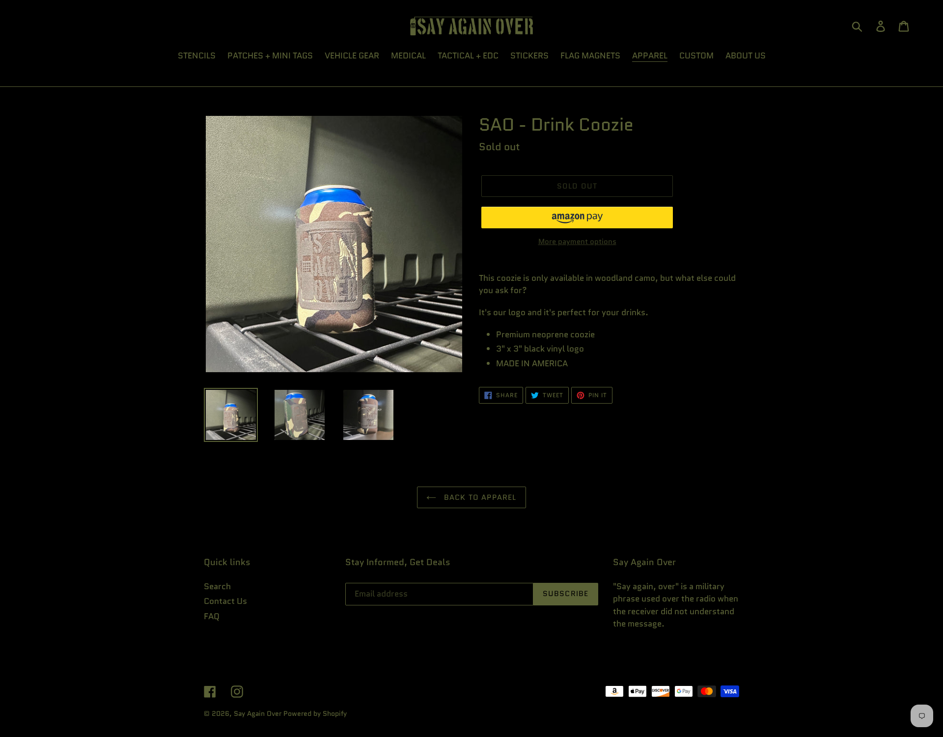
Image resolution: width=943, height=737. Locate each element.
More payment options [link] (577, 241)
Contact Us (225, 601)
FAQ (212, 616)
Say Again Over (257, 713)
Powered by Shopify (315, 713)
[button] (577, 217)
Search (217, 586)
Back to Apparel (478, 497)
